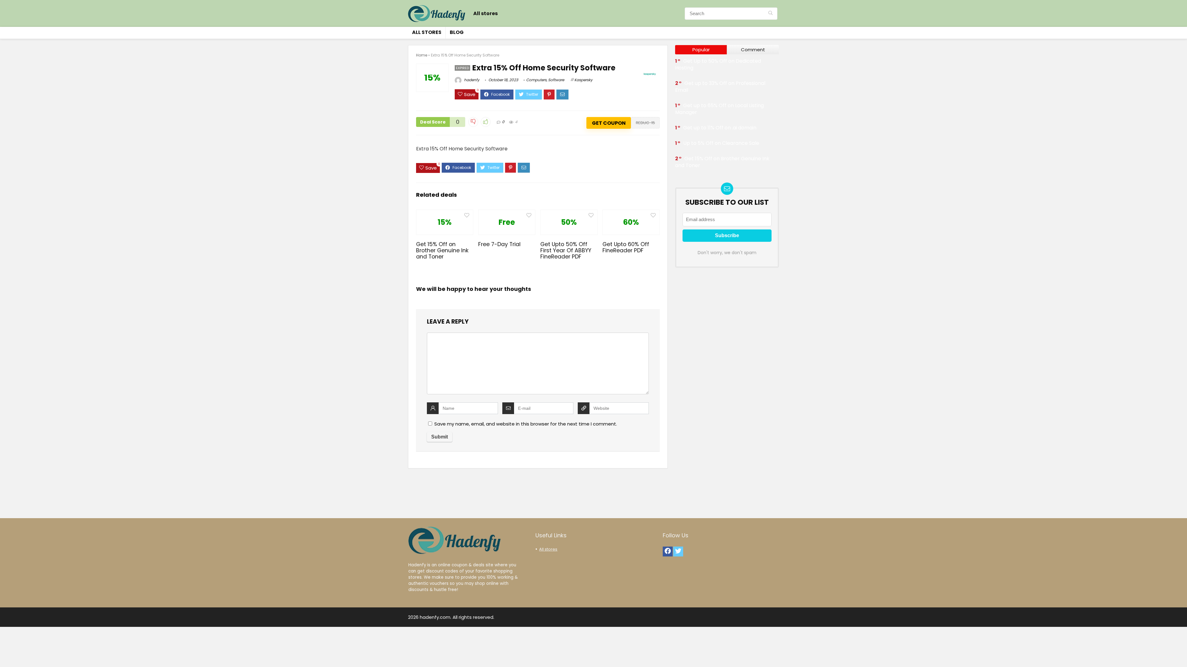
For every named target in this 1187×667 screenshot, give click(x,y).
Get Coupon (609, 123)
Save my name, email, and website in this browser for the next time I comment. (525, 424)
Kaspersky (583, 79)
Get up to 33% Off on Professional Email (720, 87)
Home (421, 55)
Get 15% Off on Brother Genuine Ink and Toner (442, 250)
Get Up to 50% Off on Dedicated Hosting (718, 64)
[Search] (770, 13)
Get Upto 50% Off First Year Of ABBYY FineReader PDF (565, 250)
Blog (457, 32)
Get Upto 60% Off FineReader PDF (625, 247)
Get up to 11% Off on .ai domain (719, 127)
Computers (536, 79)
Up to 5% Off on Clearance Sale (721, 143)
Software (556, 79)
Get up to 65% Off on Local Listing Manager (719, 109)
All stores (485, 13)
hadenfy (471, 79)
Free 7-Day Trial (499, 244)
